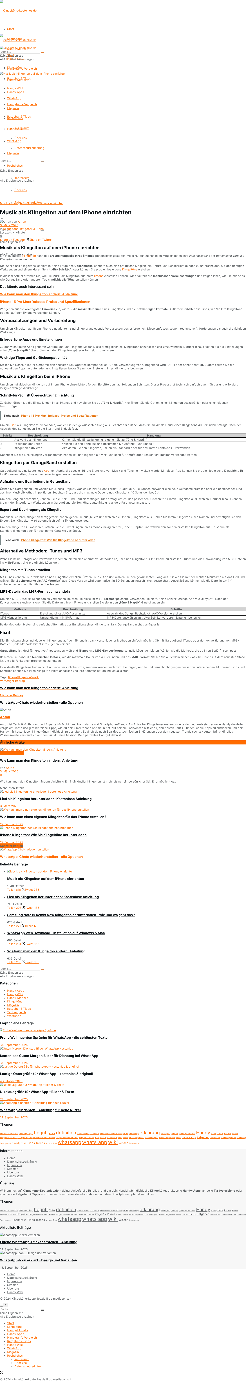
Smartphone (19, 1143)
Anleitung (23, 1133)
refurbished (215, 1137)
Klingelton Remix (86, 1137)
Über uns (20, 190)
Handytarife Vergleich (22, 104)
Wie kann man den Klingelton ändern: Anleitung (39, 294)
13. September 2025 (14, 1045)
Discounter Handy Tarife (111, 1133)
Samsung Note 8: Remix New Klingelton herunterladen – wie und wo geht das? (71, 915)
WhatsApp (14, 141)
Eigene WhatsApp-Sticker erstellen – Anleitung (38, 1242)
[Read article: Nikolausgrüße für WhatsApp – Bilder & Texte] (123, 1085)
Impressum (21, 178)
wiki (113, 1142)
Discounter (94, 1133)
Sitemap (12, 1169)
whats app (94, 1142)
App (47, 470)
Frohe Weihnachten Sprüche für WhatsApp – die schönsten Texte (54, 1037)
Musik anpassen (136, 1137)
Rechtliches (15, 165)
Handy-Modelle (17, 79)
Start (10, 29)
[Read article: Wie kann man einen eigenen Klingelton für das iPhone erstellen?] (123, 809)
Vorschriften (51, 1143)
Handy (203, 1132)
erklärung (150, 1132)
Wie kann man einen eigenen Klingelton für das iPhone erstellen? (53, 817)
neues (178, 1137)
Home (11, 1158)
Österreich (134, 1143)
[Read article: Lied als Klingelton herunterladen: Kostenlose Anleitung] (123, 791)
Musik (35, 677)
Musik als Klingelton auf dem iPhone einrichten (45, 879)
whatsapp (69, 1142)
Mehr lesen (12, 788)
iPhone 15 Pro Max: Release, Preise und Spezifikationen (45, 302)
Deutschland (83, 1133)
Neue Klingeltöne (167, 1137)
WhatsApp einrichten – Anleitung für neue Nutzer (40, 1110)
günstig (174, 1133)
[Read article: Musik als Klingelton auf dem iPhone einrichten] (126, 871)
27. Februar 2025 (11, 824)
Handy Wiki (15, 129)
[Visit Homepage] (18, 10)
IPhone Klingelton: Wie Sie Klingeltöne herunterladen (43, 835)
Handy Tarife (217, 1133)
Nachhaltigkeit (151, 1137)
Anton (22, 221)
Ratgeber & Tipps (19, 116)
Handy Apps (15, 92)
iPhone (98, 276)
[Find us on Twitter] (1, 1373)
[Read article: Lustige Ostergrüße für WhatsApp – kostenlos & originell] (123, 1066)
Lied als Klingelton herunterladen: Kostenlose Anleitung (46, 799)
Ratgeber (203, 1137)
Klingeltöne (14, 67)
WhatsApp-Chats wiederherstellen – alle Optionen (41, 857)
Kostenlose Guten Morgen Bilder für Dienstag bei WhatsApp (49, 1056)
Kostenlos (112, 1137)
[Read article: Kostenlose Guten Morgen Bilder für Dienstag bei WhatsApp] (123, 1048)
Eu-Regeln (165, 1133)
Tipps (31, 1143)
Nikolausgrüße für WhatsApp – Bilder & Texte (37, 1092)
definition (66, 1132)
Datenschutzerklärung (29, 148)
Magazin (13, 153)
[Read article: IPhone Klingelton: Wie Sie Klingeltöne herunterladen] (123, 828)
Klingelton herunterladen (67, 1137)
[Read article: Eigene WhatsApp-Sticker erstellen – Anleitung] (123, 1235)
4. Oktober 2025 (11, 1081)
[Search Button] (42, 161)
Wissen (123, 1143)
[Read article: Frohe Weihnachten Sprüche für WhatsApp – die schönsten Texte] (123, 1030)
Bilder (52, 1133)
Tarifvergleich (16, 1012)
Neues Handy (189, 1137)
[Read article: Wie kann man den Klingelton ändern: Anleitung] (123, 749)
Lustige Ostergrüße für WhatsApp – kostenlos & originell (46, 1074)
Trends (40, 1143)
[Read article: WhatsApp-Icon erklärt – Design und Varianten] (123, 1253)
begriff (41, 1132)
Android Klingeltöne (9, 1133)
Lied (13, 425)
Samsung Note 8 (228, 1137)
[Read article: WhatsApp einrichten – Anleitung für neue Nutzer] (123, 1103)
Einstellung (134, 1133)
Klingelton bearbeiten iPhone (41, 1137)
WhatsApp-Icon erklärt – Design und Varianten (38, 1260)
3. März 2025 (9, 225)
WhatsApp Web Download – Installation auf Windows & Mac (56, 933)
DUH (125, 1133)
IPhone (12, 677)
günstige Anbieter (187, 1133)
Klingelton (29, 255)
